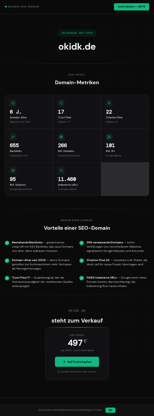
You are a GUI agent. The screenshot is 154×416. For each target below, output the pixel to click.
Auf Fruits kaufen (79, 362)
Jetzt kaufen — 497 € (131, 6)
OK (110, 410)
